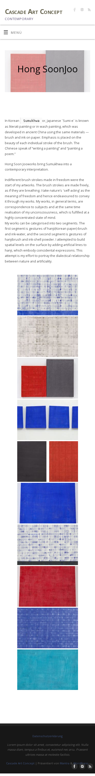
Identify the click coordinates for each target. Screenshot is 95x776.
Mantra (64, 763)
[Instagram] (81, 10)
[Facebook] (74, 10)
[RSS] (88, 10)
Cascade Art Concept (33, 11)
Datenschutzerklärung (47, 736)
